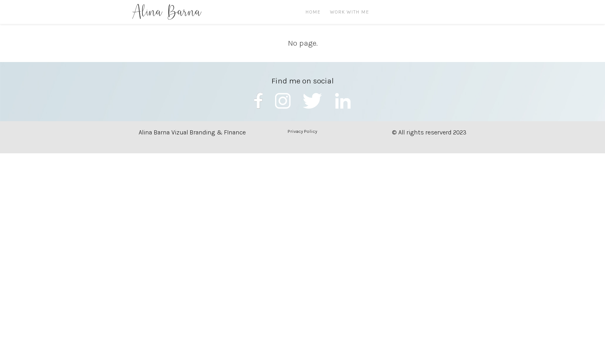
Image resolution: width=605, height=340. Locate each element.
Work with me (349, 12)
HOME (312, 12)
